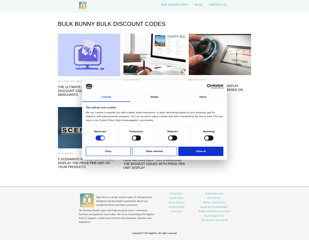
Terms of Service (176, 202)
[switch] (136, 137)
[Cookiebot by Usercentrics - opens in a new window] (209, 86)
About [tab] (202, 97)
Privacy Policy (176, 193)
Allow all (201, 151)
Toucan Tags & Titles (214, 215)
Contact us (218, 4)
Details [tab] (155, 97)
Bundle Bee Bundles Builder (214, 207)
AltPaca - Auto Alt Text (214, 202)
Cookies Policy (176, 198)
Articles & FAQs (176, 207)
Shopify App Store (214, 193)
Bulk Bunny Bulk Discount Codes (75, 81)
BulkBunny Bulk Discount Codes (214, 211)
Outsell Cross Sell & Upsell (214, 220)
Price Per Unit (65, 153)
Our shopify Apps (174, 4)
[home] (83, 6)
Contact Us (176, 211)
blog (198, 4)
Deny (108, 151)
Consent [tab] (106, 97)
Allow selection (154, 151)
